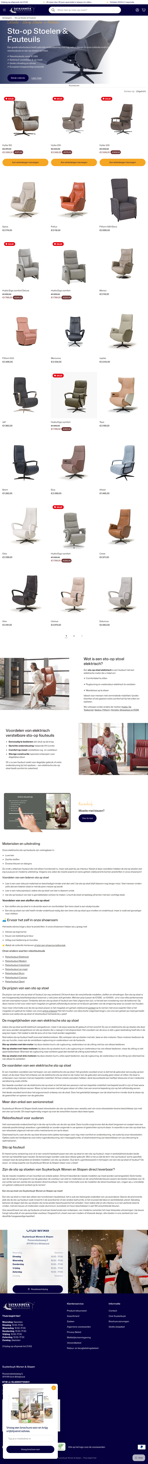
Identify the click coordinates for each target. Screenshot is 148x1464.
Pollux (54, 226)
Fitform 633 (8, 358)
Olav (4, 553)
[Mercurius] (74, 331)
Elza (53, 489)
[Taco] (122, 395)
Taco (101, 422)
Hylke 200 (56, 145)
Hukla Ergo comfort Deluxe (15, 290)
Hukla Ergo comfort (60, 290)
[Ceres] (122, 527)
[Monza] (122, 263)
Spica (5, 226)
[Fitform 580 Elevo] (122, 200)
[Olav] (25, 527)
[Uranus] (74, 594)
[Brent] (25, 463)
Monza (102, 290)
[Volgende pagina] (82, 636)
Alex (4, 621)
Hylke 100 (7, 145)
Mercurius (56, 358)
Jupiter (102, 358)
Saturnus (104, 621)
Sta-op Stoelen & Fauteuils (25, 18)
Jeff (4, 422)
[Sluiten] (53, 1388)
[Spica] (25, 200)
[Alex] (25, 594)
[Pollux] (74, 200)
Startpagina (7, 18)
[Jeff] (25, 395)
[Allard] (122, 463)
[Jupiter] (122, 331)
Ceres (102, 553)
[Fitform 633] (25, 331)
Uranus (54, 621)
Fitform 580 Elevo (108, 226)
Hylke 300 (104, 145)
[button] (85, 10)
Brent (5, 489)
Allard (102, 489)
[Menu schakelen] (4, 10)
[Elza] (74, 463)
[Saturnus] (122, 594)
